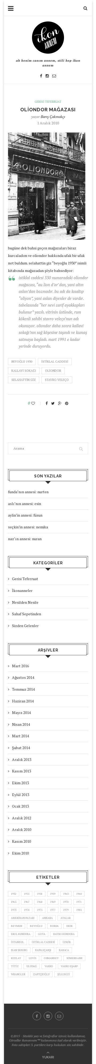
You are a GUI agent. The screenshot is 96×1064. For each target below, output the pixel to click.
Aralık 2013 (21, 759)
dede (69, 926)
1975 (39, 910)
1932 (13, 894)
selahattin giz (23, 380)
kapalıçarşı (43, 950)
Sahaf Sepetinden (26, 613)
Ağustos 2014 (23, 677)
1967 (26, 902)
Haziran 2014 (23, 701)
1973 (13, 910)
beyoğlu (36, 926)
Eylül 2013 (20, 794)
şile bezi (63, 974)
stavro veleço (57, 380)
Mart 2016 (20, 665)
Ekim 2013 (20, 782)
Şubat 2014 (21, 747)
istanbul (17, 942)
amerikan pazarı (22, 918)
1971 (79, 902)
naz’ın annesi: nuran (25, 538)
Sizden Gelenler (25, 625)
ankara (47, 918)
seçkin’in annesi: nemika (28, 526)
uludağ (31, 966)
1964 (79, 894)
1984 (79, 910)
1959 (52, 894)
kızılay (16, 958)
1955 (26, 894)
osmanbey (51, 958)
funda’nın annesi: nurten (28, 491)
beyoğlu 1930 (21, 361)
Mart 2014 (20, 735)
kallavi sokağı (23, 371)
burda (54, 926)
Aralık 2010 (21, 829)
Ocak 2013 (20, 806)
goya (41, 934)
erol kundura (20, 934)
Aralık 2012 (21, 817)
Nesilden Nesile (25, 602)
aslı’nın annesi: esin (24, 503)
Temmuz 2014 (23, 689)
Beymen (16, 926)
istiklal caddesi (54, 361)
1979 (66, 910)
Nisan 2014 (21, 724)
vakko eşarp (69, 966)
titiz (15, 966)
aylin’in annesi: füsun (25, 515)
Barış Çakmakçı (53, 116)
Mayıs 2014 (21, 712)
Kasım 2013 (21, 771)
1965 (13, 902)
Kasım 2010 (21, 841)
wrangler (18, 974)
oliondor (53, 371)
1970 (66, 902)
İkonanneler (22, 590)
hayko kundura (64, 934)
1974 (26, 910)
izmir (67, 942)
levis (32, 958)
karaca (64, 950)
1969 (52, 902)
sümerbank (74, 958)
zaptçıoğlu (41, 974)
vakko (49, 966)
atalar (66, 918)
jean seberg (19, 950)
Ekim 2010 (20, 853)
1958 (39, 894)
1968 (39, 902)
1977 (52, 910)
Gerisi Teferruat (48, 102)
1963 (66, 894)
